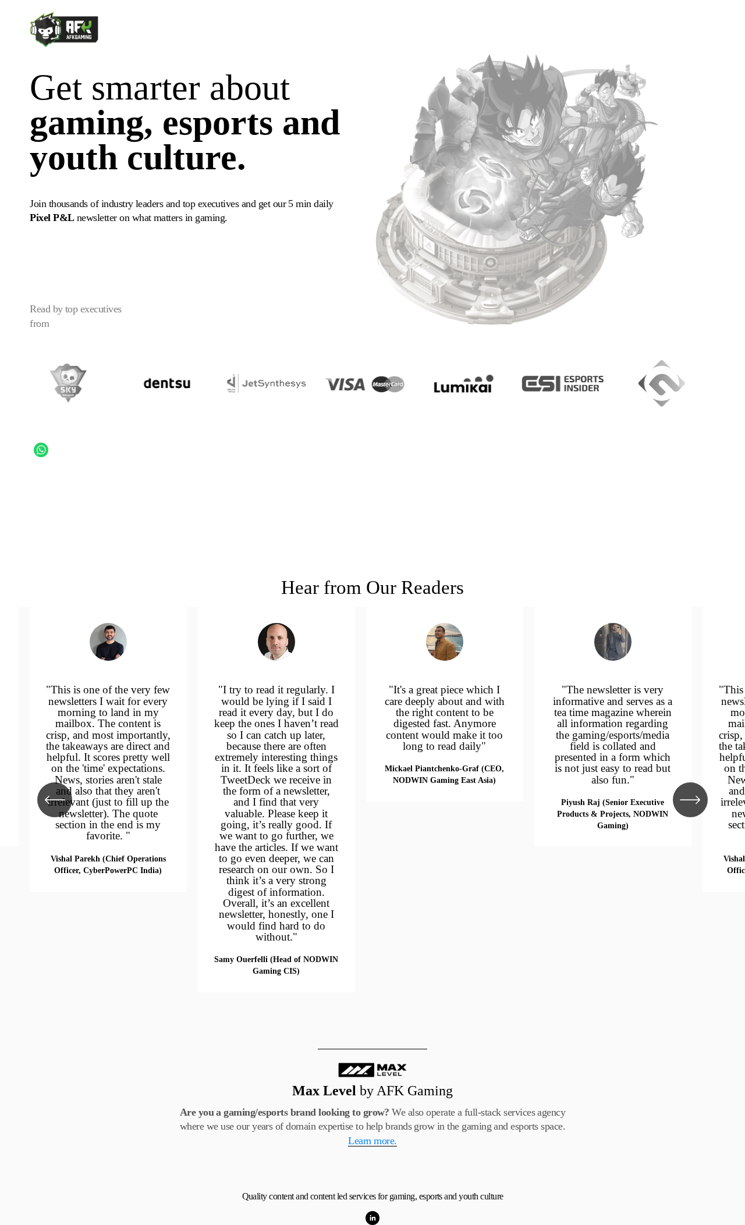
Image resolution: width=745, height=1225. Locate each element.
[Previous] (54, 799)
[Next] (690, 799)
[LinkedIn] (372, 1218)
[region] (372, 800)
